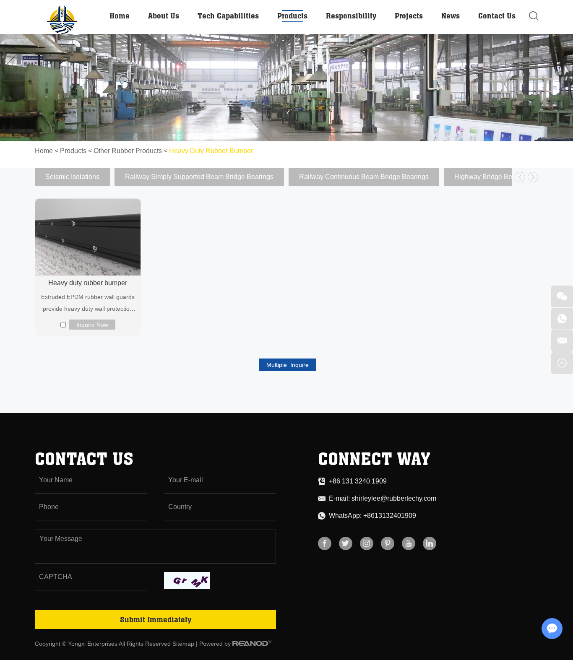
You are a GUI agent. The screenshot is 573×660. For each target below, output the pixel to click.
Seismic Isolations (72, 176)
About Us (163, 15)
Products (292, 15)
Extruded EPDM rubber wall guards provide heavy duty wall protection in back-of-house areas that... (88, 304)
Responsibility (351, 15)
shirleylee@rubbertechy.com (394, 498)
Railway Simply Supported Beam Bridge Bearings (199, 176)
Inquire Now (92, 324)
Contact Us (497, 15)
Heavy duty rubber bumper (87, 282)
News (450, 15)
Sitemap (183, 643)
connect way (374, 458)
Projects (409, 15)
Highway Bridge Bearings (492, 176)
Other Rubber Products (128, 150)
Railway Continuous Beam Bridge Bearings (364, 176)
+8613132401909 (389, 515)
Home (119, 15)
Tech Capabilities (228, 15)
